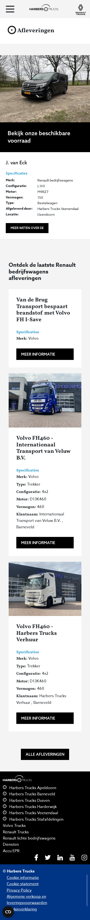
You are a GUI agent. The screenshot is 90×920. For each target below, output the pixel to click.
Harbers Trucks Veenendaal (33, 813)
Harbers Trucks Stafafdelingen (35, 819)
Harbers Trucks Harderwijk (32, 807)
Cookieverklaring (22, 909)
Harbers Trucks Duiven (29, 800)
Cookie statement (23, 884)
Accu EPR (11, 851)
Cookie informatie (23, 878)
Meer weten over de (27, 228)
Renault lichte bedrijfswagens (29, 838)
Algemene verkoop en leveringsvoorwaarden (27, 900)
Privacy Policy (19, 890)
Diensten (11, 844)
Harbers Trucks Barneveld (31, 794)
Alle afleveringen (45, 754)
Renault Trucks (16, 832)
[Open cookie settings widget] (8, 912)
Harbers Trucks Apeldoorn (32, 788)
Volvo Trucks (14, 826)
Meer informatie (38, 354)
